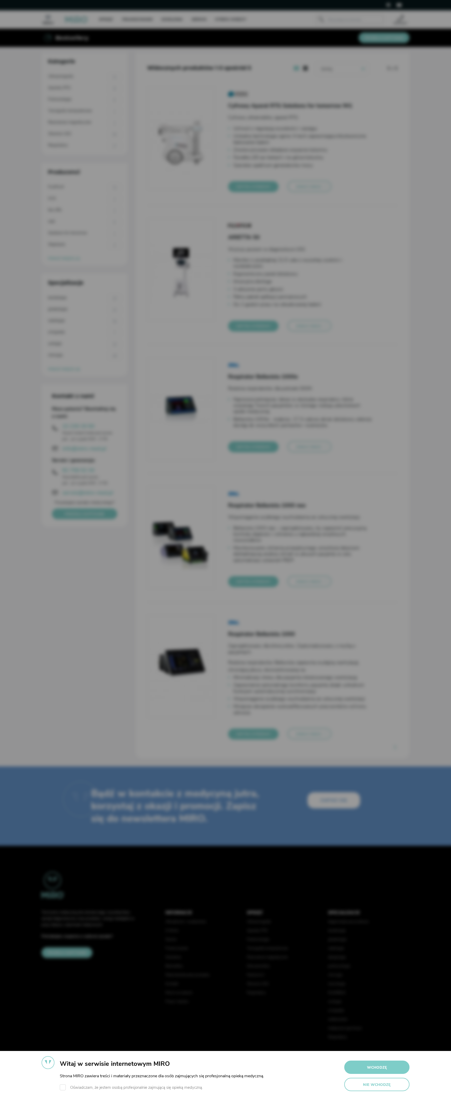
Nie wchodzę (376, 1084)
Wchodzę (377, 1067)
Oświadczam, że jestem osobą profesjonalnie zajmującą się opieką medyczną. (136, 1087)
